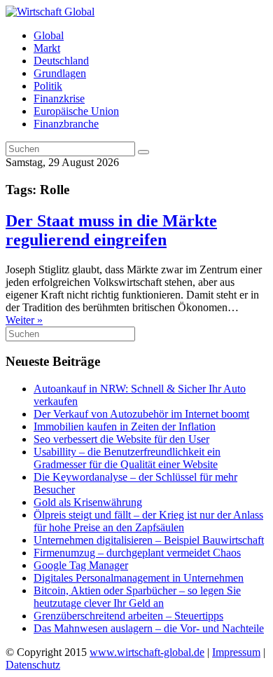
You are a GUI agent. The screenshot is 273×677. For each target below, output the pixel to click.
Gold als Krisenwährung (88, 502)
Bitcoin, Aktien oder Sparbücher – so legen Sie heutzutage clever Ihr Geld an (137, 596)
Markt (47, 48)
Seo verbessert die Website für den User (121, 439)
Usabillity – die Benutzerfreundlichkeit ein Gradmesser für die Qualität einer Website (127, 458)
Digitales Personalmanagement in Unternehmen (139, 578)
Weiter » (24, 320)
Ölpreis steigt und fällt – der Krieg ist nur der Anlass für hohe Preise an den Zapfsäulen (148, 521)
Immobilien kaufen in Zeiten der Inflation (125, 426)
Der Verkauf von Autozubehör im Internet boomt (141, 414)
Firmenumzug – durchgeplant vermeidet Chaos (137, 553)
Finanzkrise (59, 98)
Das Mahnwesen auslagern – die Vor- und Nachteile (149, 628)
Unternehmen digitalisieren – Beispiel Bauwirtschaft (149, 540)
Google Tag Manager (81, 565)
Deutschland (61, 61)
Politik (48, 86)
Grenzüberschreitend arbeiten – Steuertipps (128, 616)
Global (49, 35)
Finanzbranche (66, 124)
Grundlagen (60, 73)
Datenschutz (33, 665)
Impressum (236, 652)
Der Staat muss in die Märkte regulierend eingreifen (111, 230)
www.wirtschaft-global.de (147, 652)
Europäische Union (76, 111)
